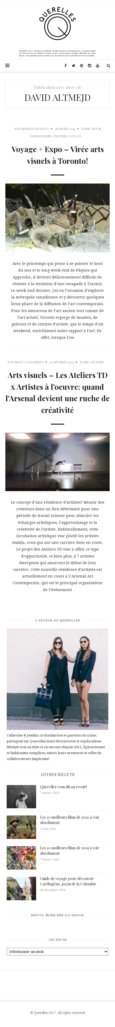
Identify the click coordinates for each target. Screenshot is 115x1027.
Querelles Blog (35, 128)
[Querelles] (57, 23)
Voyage (75, 136)
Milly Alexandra (29, 362)
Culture (60, 136)
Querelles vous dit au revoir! (63, 786)
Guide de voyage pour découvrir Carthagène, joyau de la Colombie (68, 881)
